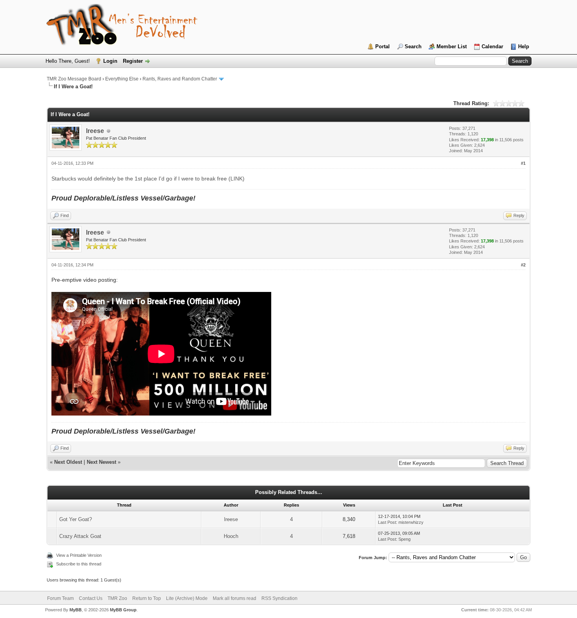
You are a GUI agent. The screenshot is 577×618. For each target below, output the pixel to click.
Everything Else (122, 79)
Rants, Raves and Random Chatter (179, 79)
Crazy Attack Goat (80, 536)
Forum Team (60, 598)
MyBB (75, 609)
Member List (451, 46)
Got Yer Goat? (75, 519)
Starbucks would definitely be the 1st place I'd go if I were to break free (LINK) (148, 178)
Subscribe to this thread (78, 563)
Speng (404, 539)
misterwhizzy (411, 522)
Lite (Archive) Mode (187, 598)
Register (133, 61)
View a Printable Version (79, 555)
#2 (523, 265)
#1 (523, 163)
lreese (95, 131)
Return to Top (146, 598)
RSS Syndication (279, 598)
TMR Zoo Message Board (74, 79)
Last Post (387, 522)
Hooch (231, 536)
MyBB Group (123, 609)
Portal (382, 46)
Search (413, 46)
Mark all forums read (234, 598)
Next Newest (101, 462)
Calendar (492, 46)
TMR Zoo (117, 598)
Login (110, 61)
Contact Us (90, 598)
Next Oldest (68, 462)
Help (523, 46)
